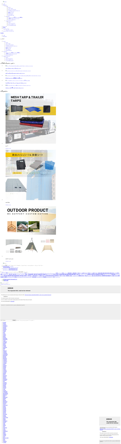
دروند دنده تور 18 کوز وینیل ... (15, 87)
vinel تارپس (10, 12)
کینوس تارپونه (12, 9)
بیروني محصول (9, 20)
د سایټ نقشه (5, 271)
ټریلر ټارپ (11, 11)
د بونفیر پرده (12, 24)
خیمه (9, 21)
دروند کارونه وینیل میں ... (13, 68)
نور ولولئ (8, 148)
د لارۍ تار (10, 8)
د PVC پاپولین (56, 277)
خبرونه (5, 26)
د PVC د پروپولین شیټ (13, 18)
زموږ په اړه (6, 28)
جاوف (9, 7)
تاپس (7, 5)
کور (4, 3)
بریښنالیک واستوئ (5, 283)
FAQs (4, 27)
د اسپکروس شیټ (12, 19)
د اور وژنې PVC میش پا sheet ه (15, 17)
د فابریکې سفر (9, 29)
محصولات (5, 4)
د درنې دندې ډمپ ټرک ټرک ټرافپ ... (15, 73)
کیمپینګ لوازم (12, 25)
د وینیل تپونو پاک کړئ (14, 10)
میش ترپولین (30, 273)
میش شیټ (8, 16)
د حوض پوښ (10, 13)
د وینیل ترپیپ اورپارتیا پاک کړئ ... (16, 82)
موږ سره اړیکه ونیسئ (8, 30)
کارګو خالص (11, 15)
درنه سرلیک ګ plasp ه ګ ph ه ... (14, 78)
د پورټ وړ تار (11, 22)
